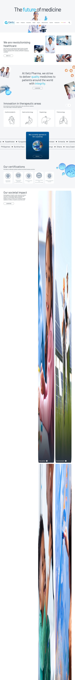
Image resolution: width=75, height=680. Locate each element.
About (18, 22)
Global (34, 22)
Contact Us (57, 22)
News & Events (45, 22)
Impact (38, 22)
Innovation (28, 22)
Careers (51, 22)
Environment (60, 461)
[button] (69, 105)
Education (42, 461)
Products (23, 22)
